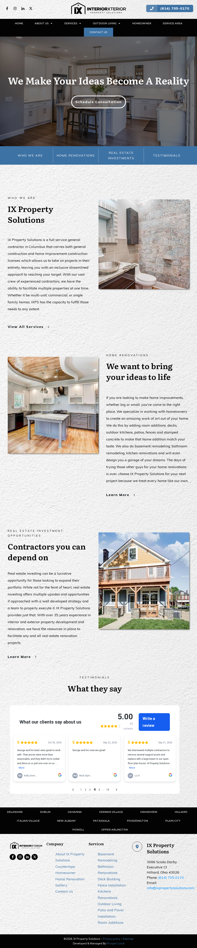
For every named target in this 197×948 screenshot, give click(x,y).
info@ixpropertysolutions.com (170, 888)
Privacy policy (111, 938)
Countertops (65, 866)
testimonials (166, 155)
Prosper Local (115, 943)
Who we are (30, 155)
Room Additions (111, 922)
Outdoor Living (110, 904)
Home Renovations (76, 155)
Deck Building (109, 879)
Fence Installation (112, 885)
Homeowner (65, 872)
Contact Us (64, 891)
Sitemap (128, 938)
